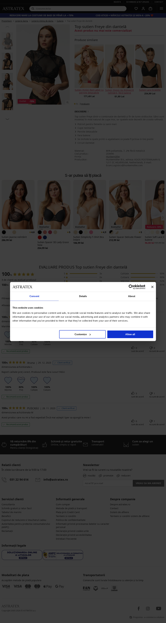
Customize (81, 334)
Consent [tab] (34, 296)
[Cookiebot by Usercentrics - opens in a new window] (131, 286)
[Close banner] (152, 287)
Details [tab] (83, 296)
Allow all (130, 334)
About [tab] (131, 296)
